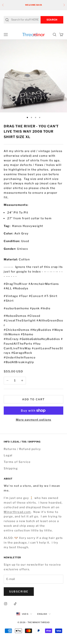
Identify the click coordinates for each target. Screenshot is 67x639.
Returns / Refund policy (22, 449)
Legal (8, 455)
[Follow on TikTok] (15, 604)
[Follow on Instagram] (5, 604)
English (42, 614)
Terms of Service (17, 462)
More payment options (33, 419)
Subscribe (18, 591)
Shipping (11, 468)
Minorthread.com (17, 512)
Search (52, 19)
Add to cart (33, 399)
